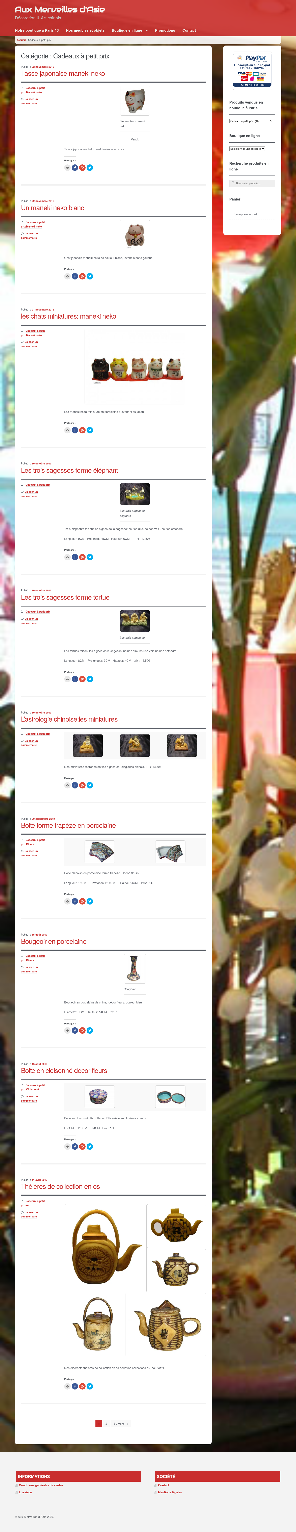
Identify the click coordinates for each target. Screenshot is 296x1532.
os (27, 1205)
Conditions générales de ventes (41, 1485)
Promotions (165, 30)
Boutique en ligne (127, 30)
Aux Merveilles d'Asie (60, 9)
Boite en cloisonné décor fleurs (64, 1070)
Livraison (25, 1492)
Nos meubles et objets (85, 30)
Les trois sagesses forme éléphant (69, 470)
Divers (30, 844)
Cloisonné (32, 1089)
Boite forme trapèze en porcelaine (68, 825)
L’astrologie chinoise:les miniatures (69, 719)
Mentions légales (170, 1492)
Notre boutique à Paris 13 (37, 30)
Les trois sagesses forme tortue (65, 597)
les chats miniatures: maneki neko (68, 316)
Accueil (21, 40)
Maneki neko (34, 92)
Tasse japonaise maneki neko (63, 73)
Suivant (121, 1423)
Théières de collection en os (60, 1186)
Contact (189, 30)
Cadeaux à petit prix (38, 484)
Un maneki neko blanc (52, 207)
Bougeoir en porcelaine (53, 941)
